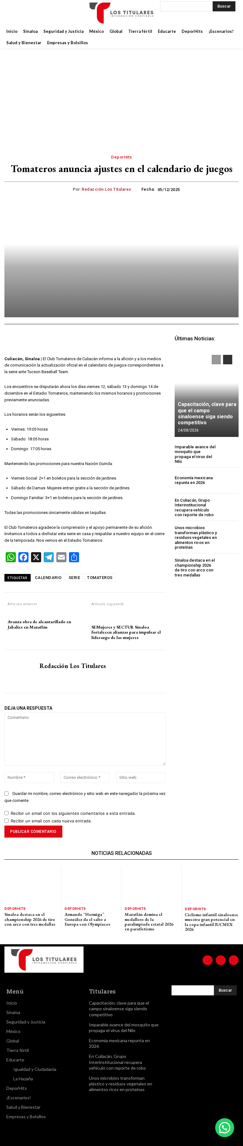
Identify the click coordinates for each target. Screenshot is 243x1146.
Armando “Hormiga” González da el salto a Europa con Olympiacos (87, 919)
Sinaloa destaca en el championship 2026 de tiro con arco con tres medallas (195, 567)
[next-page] (227, 359)
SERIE (74, 577)
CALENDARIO (48, 577)
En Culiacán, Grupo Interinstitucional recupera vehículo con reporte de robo (194, 507)
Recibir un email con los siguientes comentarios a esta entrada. (73, 813)
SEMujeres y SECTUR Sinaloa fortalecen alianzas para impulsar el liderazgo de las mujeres (126, 632)
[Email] (115, 340)
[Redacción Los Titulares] (68, 190)
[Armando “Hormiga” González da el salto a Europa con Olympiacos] (91, 884)
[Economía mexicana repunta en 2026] (229, 480)
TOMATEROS (100, 577)
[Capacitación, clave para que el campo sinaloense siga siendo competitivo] (207, 393)
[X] (45, 12)
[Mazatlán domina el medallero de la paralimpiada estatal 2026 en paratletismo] (151, 884)
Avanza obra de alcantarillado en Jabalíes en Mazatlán (39, 624)
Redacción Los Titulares (106, 189)
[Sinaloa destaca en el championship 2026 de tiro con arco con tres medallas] (229, 567)
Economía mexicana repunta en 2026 (194, 480)
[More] (159, 340)
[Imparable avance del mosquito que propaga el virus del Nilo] (229, 454)
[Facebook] (14, 12)
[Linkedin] (101, 340)
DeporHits (121, 157)
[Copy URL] (145, 340)
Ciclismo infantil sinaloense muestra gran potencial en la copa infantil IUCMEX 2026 (211, 922)
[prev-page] (216, 359)
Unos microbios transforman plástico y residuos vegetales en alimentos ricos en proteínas (196, 537)
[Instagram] (29, 12)
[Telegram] (130, 340)
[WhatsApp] (86, 340)
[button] (224, 1127)
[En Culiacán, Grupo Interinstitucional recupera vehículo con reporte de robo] (229, 507)
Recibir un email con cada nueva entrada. (51, 820)
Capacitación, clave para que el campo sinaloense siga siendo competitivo (207, 413)
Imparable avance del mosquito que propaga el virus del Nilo (195, 454)
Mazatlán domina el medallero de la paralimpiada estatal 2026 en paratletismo (149, 921)
